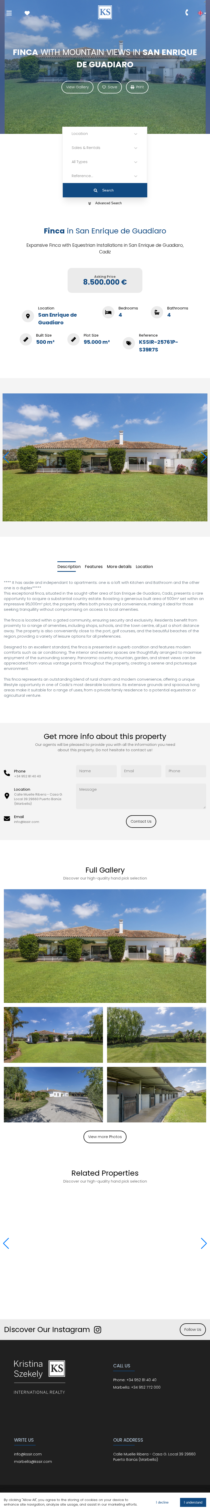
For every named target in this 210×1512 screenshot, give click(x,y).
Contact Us (141, 821)
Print (140, 87)
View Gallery (77, 87)
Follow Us (192, 1329)
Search (108, 190)
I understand (193, 1502)
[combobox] (72, 133)
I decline (162, 1502)
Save (112, 87)
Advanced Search (108, 203)
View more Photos (105, 1136)
